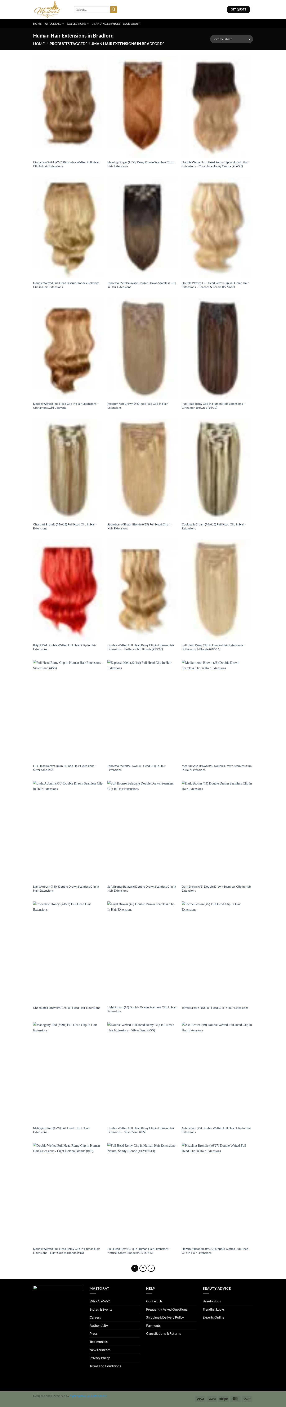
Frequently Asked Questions (166, 1309)
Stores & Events (101, 1309)
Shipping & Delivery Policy (165, 1317)
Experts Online (213, 1317)
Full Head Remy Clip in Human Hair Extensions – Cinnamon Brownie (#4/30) (213, 405)
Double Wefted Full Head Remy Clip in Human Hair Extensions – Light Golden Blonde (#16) (66, 1250)
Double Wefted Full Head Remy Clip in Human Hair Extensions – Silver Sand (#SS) (140, 1130)
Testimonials (99, 1341)
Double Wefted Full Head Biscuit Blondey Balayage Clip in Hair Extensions (66, 285)
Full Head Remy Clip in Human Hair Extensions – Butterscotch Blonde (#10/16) (213, 647)
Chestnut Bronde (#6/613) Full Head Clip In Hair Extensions (64, 526)
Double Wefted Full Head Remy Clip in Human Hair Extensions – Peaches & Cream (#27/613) (215, 285)
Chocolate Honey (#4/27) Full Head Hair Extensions (66, 1007)
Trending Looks (214, 1309)
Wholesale (52, 23)
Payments (153, 1325)
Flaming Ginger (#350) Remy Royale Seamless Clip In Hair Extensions (141, 164)
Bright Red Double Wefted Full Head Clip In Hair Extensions (64, 647)
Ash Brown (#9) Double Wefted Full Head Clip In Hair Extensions (216, 1130)
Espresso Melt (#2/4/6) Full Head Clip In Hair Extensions (136, 768)
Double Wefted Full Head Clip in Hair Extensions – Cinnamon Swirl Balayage (66, 405)
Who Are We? (100, 1301)
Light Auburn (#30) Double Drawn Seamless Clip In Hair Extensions (66, 888)
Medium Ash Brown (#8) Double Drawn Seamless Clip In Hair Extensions (217, 768)
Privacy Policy (100, 1358)
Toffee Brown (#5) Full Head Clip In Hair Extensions (215, 1007)
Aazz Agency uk (80, 1396)
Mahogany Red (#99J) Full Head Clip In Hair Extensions (61, 1130)
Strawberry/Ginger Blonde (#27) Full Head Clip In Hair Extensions (139, 526)
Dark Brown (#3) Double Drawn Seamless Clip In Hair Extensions (216, 888)
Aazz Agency (98, 1396)
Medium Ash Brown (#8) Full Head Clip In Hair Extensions (137, 405)
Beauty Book (212, 1301)
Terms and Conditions (105, 1366)
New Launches (100, 1350)
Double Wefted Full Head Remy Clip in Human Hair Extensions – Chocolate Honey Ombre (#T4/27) (215, 164)
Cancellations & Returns (163, 1333)
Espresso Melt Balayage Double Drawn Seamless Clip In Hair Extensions (141, 285)
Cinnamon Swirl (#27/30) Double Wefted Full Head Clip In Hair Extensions (66, 164)
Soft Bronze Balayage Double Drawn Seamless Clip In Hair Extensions (141, 888)
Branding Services (106, 23)
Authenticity (99, 1325)
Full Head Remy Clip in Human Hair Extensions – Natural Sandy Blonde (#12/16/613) (139, 1250)
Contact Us (154, 1301)
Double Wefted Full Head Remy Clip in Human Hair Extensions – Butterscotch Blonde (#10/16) (140, 647)
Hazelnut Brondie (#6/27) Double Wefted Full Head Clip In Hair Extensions (215, 1250)
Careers (95, 1317)
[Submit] (113, 9)
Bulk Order (131, 23)
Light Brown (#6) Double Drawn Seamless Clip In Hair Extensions (142, 1009)
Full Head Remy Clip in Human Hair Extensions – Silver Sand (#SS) (65, 768)
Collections (76, 23)
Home (37, 23)
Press (94, 1333)
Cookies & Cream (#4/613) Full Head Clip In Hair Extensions (213, 526)
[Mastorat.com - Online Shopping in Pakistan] (50, 9)
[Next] (151, 1268)
